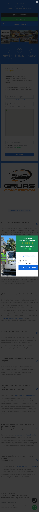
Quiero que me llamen (28, 267)
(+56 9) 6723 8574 (27, 247)
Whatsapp (27, 249)
